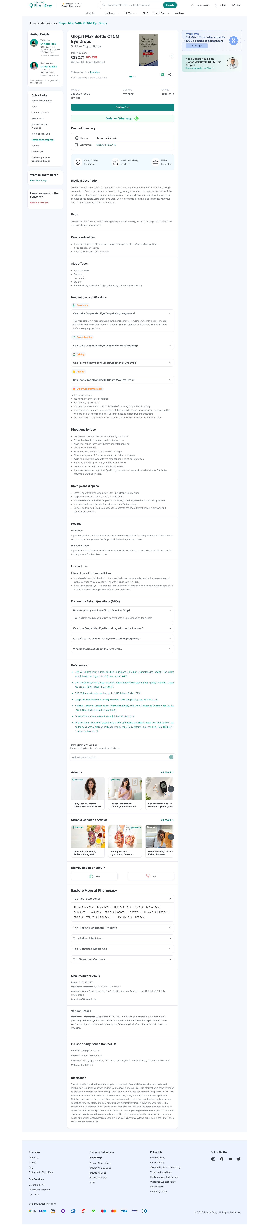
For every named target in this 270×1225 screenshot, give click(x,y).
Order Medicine (37, 1184)
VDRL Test (91, 917)
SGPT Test (135, 912)
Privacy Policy (157, 1162)
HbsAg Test (150, 912)
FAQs (92, 1182)
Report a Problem (39, 202)
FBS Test (109, 912)
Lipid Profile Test (122, 907)
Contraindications (40, 112)
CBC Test (122, 912)
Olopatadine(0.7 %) (106, 144)
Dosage (35, 145)
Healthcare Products (39, 1189)
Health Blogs (159, 13)
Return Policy (157, 1186)
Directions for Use (40, 133)
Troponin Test (104, 907)
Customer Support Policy (163, 1181)
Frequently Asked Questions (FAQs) (40, 159)
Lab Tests (129, 13)
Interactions (37, 151)
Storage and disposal (42, 139)
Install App (197, 46)
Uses (34, 106)
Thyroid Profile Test (84, 907)
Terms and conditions (161, 1172)
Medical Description (41, 100)
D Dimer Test (152, 907)
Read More (95, 72)
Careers (33, 1162)
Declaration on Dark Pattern (164, 1177)
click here (76, 1121)
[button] (138, 5)
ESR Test (163, 912)
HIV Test (138, 907)
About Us (33, 1157)
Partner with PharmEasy (41, 1172)
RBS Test (78, 917)
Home (33, 23)
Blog (31, 1167)
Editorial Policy (157, 1157)
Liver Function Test (122, 917)
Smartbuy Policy (158, 1191)
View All (166, 772)
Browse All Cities (98, 1172)
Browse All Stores (98, 1177)
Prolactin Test (81, 912)
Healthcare (109, 13)
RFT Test (139, 917)
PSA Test (104, 917)
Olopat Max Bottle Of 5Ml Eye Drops (82, 23)
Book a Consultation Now (199, 68)
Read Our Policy (38, 180)
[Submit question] (171, 757)
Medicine (90, 13)
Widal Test (96, 912)
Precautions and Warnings (39, 126)
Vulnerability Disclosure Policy (165, 1167)
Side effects (37, 118)
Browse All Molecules (100, 1168)
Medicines (47, 23)
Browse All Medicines (100, 1163)
